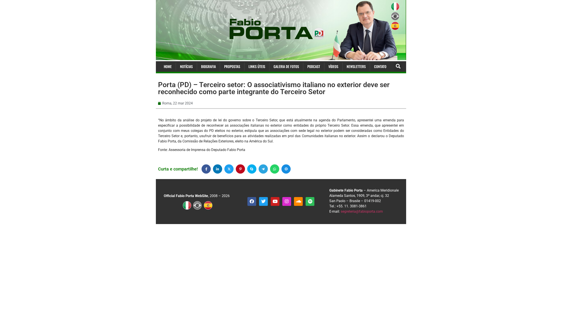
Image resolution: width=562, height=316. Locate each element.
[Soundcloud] (298, 201)
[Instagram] (286, 201)
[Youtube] (275, 201)
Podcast (313, 66)
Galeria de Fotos (286, 66)
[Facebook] (251, 201)
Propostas (232, 66)
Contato (380, 66)
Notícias (186, 66)
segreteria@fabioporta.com (362, 211)
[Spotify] (310, 201)
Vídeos (333, 66)
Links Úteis (257, 66)
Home (168, 66)
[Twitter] (263, 201)
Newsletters (356, 66)
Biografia (208, 66)
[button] (398, 66)
